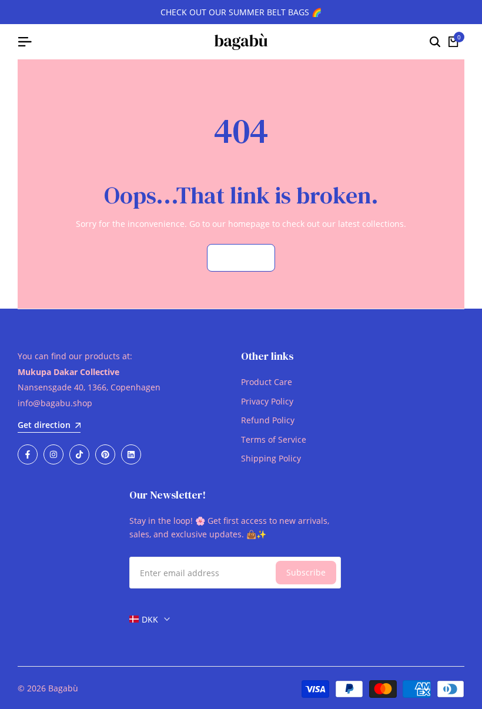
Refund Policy (267, 420)
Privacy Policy (267, 401)
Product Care (266, 381)
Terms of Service (273, 439)
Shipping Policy (271, 458)
